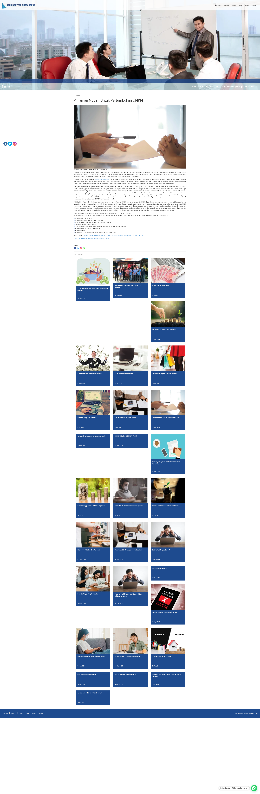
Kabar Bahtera (206, 87)
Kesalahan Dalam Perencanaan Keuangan (127, 656)
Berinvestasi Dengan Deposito (161, 550)
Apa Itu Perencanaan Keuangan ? (125, 674)
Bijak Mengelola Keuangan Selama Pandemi (128, 550)
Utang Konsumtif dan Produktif (162, 656)
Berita (195, 87)
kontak (254, 5)
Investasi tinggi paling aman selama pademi (91, 436)
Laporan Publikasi (250, 87)
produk (234, 5)
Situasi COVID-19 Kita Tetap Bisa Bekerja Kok (128, 506)
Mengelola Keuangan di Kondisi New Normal (91, 656)
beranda (217, 5)
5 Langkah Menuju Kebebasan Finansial (89, 374)
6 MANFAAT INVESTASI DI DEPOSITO (164, 329)
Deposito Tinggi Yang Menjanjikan (88, 594)
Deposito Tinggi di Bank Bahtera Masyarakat (91, 506)
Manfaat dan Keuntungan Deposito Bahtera (165, 506)
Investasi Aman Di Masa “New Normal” (89, 693)
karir (240, 5)
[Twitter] (78, 248)
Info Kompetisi (233, 87)
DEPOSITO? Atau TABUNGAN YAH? (126, 436)
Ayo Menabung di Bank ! (159, 568)
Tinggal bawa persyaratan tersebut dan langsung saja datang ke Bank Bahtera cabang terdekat (113, 235)
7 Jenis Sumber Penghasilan (160, 285)
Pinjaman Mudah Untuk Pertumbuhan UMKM (166, 418)
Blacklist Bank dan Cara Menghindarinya (164, 612)
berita (247, 5)
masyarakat (98, 179)
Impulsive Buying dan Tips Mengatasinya (164, 374)
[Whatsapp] (84, 248)
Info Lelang (220, 87)
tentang (226, 5)
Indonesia (106, 179)
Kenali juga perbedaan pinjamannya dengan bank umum (91, 238)
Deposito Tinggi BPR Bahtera (86, 418)
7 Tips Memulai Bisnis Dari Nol (124, 374)
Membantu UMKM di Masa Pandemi (88, 550)
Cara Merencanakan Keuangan (86, 674)
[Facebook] (75, 248)
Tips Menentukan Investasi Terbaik (125, 418)
